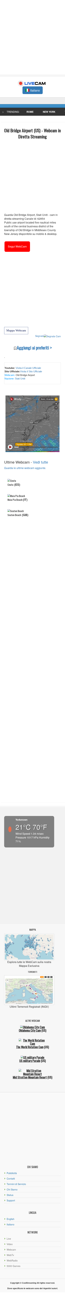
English (10, 1219)
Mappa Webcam (16, 330)
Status (10, 1195)
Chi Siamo (12, 1189)
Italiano (10, 1224)
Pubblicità (12, 1173)
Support (11, 1200)
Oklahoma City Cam (30, 1030)
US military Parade (29, 1061)
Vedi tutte (40, 462)
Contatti (11, 1178)
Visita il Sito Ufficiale (31, 371)
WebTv (10, 1255)
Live (9, 1238)
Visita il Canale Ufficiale (28, 368)
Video (10, 1244)
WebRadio (12, 1260)
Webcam (11, 1249)
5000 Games (13, 1266)
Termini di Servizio (16, 1184)
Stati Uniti (19, 378)
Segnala (39, 336)
